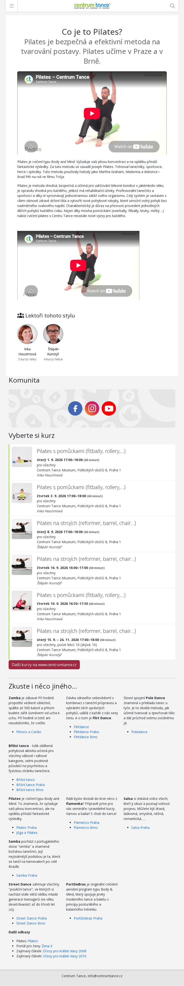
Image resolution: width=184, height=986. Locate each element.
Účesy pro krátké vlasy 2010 (64, 956)
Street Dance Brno (30, 923)
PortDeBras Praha (88, 918)
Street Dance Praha (31, 918)
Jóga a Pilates (26, 832)
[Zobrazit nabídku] (11, 5)
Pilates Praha (26, 827)
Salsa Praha (140, 827)
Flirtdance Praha (86, 732)
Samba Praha (26, 875)
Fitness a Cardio (28, 732)
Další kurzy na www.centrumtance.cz (44, 664)
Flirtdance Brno (86, 737)
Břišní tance (25, 779)
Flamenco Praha (86, 822)
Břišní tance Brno (29, 789)
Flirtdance (81, 726)
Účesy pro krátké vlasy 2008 (64, 951)
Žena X (47, 946)
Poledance (139, 732)
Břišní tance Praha (30, 784)
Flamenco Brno (86, 827)
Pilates (33, 941)
